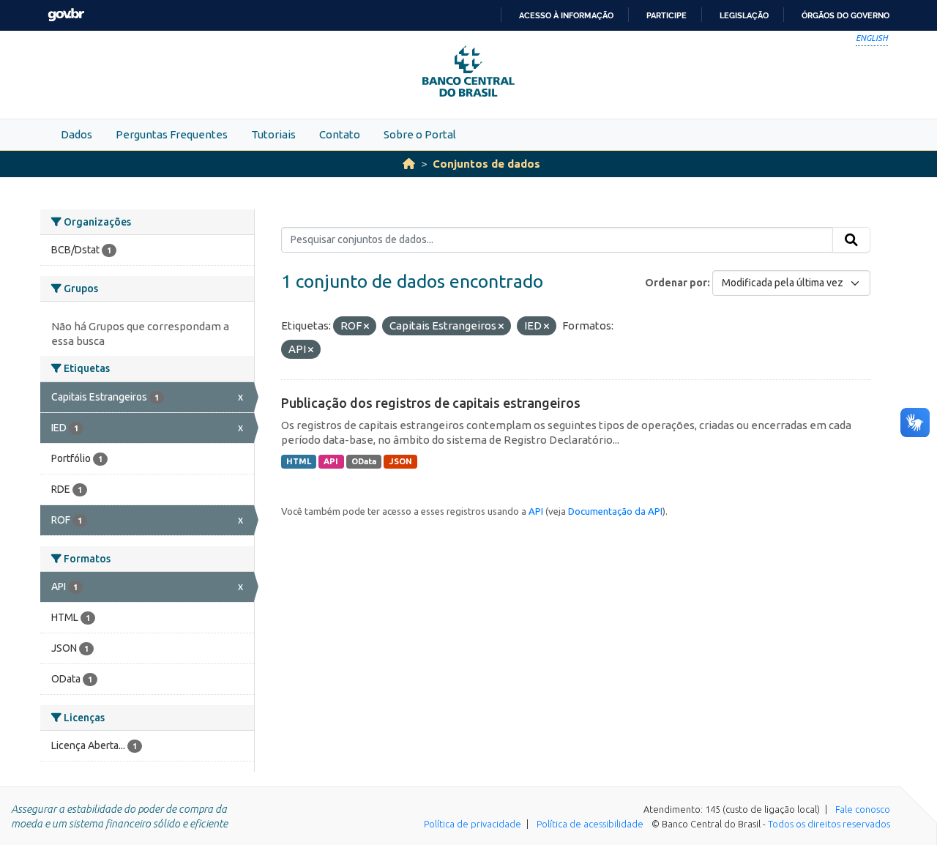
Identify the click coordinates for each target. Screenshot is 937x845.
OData (363, 461)
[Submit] (851, 240)
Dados (76, 134)
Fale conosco (862, 809)
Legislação (744, 15)
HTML (298, 461)
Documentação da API (615, 511)
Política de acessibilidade (590, 824)
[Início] (409, 163)
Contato (339, 134)
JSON (400, 461)
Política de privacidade (472, 824)
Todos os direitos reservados (829, 824)
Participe (666, 15)
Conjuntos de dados (486, 163)
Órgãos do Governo (845, 15)
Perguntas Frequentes (172, 134)
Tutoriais (273, 134)
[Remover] (366, 326)
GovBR (66, 15)
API (331, 461)
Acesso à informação (566, 15)
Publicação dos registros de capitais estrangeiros (431, 402)
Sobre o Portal (420, 134)
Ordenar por (676, 283)
